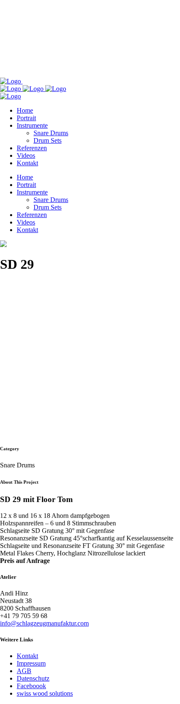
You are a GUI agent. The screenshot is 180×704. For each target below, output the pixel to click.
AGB (24, 670)
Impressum (31, 663)
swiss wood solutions (45, 693)
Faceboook (31, 685)
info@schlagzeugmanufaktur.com (44, 623)
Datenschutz (33, 678)
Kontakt (27, 655)
